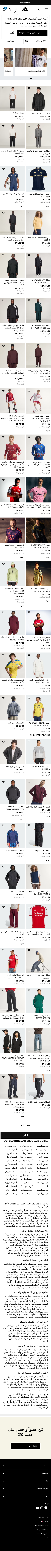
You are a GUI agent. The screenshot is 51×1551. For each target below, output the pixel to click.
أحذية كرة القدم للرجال (26, 1153)
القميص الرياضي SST (16, 723)
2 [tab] (27, 77)
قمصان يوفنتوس (26, 1190)
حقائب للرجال (11, 1172)
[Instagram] (41, 1508)
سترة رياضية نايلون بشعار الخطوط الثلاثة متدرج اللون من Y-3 (12, 282)
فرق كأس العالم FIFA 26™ (26, 1194)
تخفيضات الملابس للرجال (26, 1172)
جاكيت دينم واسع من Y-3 (40, 113)
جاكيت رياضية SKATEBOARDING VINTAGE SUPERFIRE (13, 1058)
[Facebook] (45, 1508)
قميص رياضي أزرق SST (15, 767)
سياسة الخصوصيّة (42, 1529)
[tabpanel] (25, 611)
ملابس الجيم (43, 1157)
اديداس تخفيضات (26, 1150)
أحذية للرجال (11, 1157)
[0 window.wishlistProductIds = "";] (39, 9)
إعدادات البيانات (43, 1517)
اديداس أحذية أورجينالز (41, 1146)
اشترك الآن (33, 1446)
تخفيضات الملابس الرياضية (26, 1164)
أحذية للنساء (11, 1186)
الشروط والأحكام (42, 1534)
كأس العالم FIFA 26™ (26, 1179)
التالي (25, 1135)
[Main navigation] (47, 9)
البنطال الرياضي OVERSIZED (39, 1102)
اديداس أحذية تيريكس (41, 1194)
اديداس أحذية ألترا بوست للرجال (10, 1190)
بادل (46, 1186)
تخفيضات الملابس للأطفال (26, 1157)
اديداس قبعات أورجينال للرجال (41, 1183)
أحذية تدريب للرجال (41, 1150)
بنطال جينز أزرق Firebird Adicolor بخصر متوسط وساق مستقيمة (14, 1104)
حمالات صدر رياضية (41, 1179)
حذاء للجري (12, 1153)
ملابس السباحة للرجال (41, 1164)
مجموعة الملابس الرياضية (41, 1172)
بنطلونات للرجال (10, 1194)
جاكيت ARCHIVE (17, 891)
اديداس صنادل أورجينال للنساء (41, 1175)
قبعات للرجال (11, 1179)
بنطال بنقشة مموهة (42, 850)
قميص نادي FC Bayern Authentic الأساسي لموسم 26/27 (38, 640)
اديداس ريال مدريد (26, 1146)
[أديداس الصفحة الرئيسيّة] (25, 9)
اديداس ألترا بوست (10, 1161)
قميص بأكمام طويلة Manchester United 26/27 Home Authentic (12, 418)
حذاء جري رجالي (10, 1146)
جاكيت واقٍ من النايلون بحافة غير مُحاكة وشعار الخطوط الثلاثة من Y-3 (13, 328)
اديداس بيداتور (27, 1175)
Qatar (46, 1521)
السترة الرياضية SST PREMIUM (38, 807)
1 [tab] (31, 77)
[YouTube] (37, 1508)
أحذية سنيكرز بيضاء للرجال (10, 1150)
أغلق (12, 33)
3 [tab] (23, 77)
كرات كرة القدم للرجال (26, 1183)
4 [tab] (19, 77)
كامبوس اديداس (41, 1168)
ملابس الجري (11, 1175)
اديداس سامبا (42, 1161)
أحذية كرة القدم (26, 1161)
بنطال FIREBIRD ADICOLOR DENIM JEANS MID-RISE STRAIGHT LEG (39, 1058)
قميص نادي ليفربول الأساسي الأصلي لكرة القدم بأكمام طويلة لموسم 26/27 (12, 464)
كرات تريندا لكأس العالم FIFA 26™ (26, 1186)
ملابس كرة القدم (26, 1168)
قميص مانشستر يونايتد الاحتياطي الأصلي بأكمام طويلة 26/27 (38, 464)
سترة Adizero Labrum (14, 850)
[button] (39, 88)
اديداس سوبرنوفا (10, 1168)
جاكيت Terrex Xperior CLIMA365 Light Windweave (14, 591)
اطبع (46, 1538)
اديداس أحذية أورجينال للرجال (41, 1190)
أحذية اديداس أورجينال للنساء (41, 1153)
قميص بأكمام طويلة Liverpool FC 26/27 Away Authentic (39, 418)
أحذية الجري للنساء (10, 1183)
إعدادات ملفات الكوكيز (41, 1525)
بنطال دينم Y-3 (18, 113)
